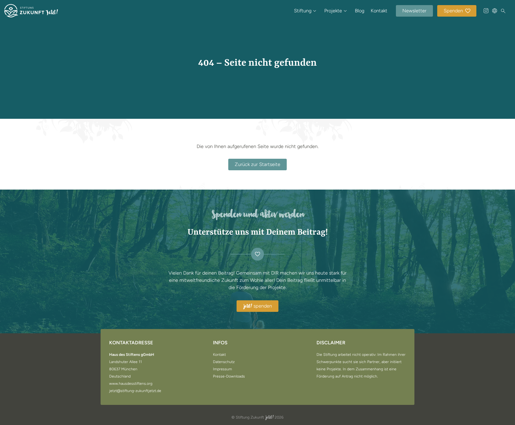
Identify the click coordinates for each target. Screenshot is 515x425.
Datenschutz (224, 362)
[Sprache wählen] (494, 11)
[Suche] (503, 11)
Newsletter (414, 11)
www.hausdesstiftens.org (130, 384)
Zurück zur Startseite (257, 164)
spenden (258, 306)
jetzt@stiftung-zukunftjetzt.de (135, 391)
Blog (359, 11)
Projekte (333, 11)
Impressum (222, 369)
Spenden (453, 11)
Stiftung (302, 11)
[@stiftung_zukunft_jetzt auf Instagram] (486, 11)
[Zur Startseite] (31, 10)
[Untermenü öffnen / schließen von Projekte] (345, 10)
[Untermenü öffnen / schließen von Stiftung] (314, 10)
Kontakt (379, 11)
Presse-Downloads (229, 376)
